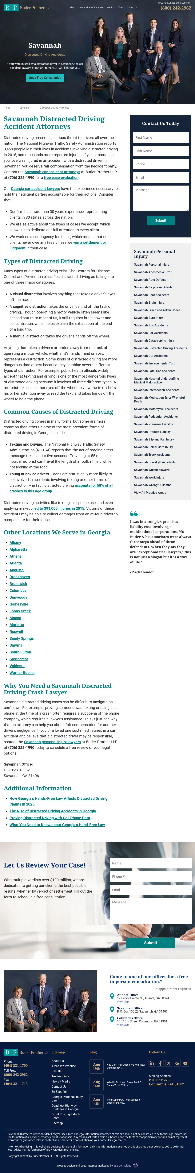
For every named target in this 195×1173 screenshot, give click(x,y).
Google (177, 1063)
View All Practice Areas (150, 492)
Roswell (16, 631)
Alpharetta (18, 549)
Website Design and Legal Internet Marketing (83, 1165)
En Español (59, 1092)
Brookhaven (20, 577)
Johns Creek (20, 611)
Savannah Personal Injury (151, 264)
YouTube (185, 1063)
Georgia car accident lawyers (35, 188)
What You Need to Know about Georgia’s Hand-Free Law (57, 824)
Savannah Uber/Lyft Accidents (155, 462)
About (73, 7)
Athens (16, 556)
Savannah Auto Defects (150, 280)
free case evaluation (61, 177)
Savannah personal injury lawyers (52, 742)
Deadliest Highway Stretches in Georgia (65, 1107)
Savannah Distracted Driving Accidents (160, 348)
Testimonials (60, 1076)
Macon (15, 618)
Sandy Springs (22, 638)
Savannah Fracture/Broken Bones (157, 310)
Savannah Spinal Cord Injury (153, 447)
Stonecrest (19, 659)
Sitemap (58, 1052)
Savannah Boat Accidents (151, 295)
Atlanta (16, 563)
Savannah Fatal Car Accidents (154, 371)
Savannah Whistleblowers (151, 470)
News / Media (61, 1081)
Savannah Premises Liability (153, 424)
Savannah (25, 107)
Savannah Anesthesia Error (153, 272)
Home (7, 107)
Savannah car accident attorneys (52, 172)
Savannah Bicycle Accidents (153, 287)
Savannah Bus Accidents (151, 325)
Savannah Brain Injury (149, 302)
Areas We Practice (64, 1066)
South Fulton (20, 652)
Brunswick (18, 583)
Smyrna (16, 645)
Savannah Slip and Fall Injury (154, 439)
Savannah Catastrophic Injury (154, 340)
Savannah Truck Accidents (152, 454)
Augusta (17, 570)
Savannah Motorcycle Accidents (156, 409)
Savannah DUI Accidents (151, 356)
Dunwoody (18, 597)
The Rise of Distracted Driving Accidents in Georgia (53, 811)
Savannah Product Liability (152, 432)
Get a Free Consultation (45, 77)
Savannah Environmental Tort (154, 363)
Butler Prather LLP (26, 7)
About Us (58, 1061)
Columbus (18, 590)
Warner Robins (22, 672)
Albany (15, 542)
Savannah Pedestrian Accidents (156, 416)
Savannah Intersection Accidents (156, 390)
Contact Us (132, 7)
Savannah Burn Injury (149, 318)
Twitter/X (168, 1063)
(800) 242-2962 (16, 1074)
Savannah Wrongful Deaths (152, 485)
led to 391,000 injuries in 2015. (59, 508)
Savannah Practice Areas (91, 7)
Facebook (160, 1063)
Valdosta (17, 665)
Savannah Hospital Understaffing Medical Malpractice (156, 380)
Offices (120, 7)
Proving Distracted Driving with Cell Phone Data (50, 818)
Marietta (17, 624)
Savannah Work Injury (149, 477)
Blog (93, 1052)
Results (109, 7)
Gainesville (19, 604)
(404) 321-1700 (16, 1065)
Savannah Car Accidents (151, 333)
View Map (123, 1001)
